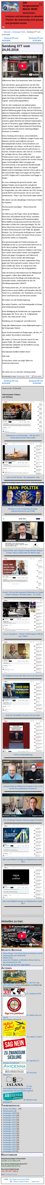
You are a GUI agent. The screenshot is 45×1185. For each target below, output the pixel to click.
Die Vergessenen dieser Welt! (30, 6)
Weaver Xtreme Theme (21, 1181)
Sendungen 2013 (9, 1122)
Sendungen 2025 (9, 1149)
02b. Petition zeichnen (11, 996)
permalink (38, 376)
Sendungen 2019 (9, 1136)
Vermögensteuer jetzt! (11, 1174)
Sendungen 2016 (18, 32)
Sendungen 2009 (9, 1113)
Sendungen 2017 (9, 1131)
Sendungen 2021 (9, 1140)
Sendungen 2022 (9, 1142)
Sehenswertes (8, 1111)
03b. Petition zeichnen (11, 1020)
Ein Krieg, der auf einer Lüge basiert (16, 965)
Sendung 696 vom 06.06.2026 (14, 956)
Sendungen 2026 (9, 1151)
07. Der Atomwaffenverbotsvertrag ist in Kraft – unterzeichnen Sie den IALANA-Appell (17, 1088)
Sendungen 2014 (9, 1124)
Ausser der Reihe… (10, 1109)
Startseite (7, 32)
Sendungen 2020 (9, 1138)
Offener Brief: (8, 958)
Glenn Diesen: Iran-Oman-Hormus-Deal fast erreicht (22, 953)
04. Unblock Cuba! (33, 1037)
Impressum (35, 1181)
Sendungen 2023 (9, 1145)
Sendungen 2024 (9, 1147)
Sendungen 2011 (9, 1118)
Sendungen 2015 (9, 1127)
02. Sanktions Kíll (33, 994)
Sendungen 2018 (9, 1133)
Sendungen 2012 (9, 1120)
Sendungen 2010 (9, 1115)
